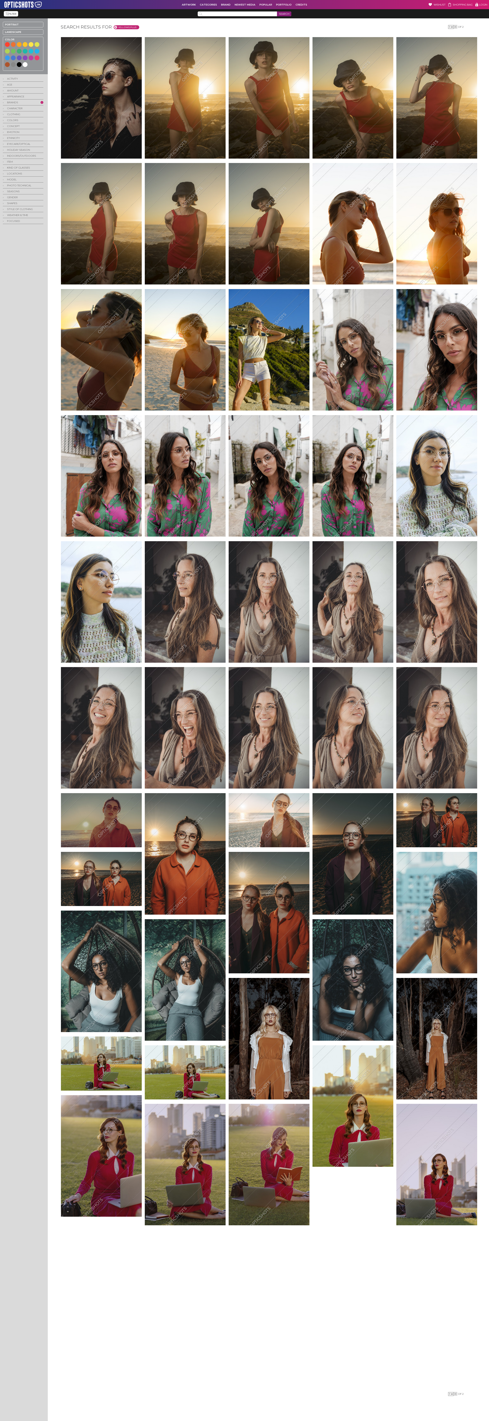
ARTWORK (189, 4)
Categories (208, 4)
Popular (265, 4)
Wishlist (439, 4)
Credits (301, 4)
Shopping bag (463, 4)
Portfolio (283, 4)
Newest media (245, 4)
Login (483, 4)
